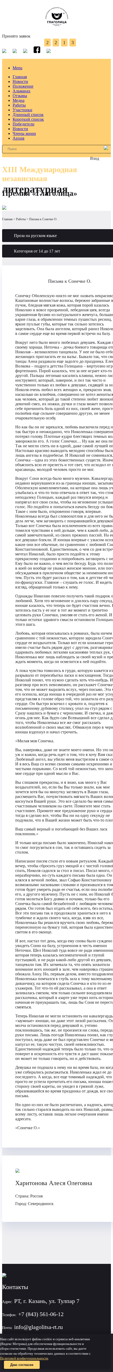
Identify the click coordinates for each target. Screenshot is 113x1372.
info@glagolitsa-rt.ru (38, 1327)
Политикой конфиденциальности (24, 1358)
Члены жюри (24, 133)
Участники (22, 110)
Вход (94, 158)
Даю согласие (21, 1365)
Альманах (21, 91)
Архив (18, 138)
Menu (17, 68)
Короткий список (28, 119)
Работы (19, 105)
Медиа (18, 100)
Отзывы (20, 95)
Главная (20, 77)
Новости (20, 81)
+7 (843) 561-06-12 (41, 1314)
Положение (23, 86)
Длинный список (28, 114)
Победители (23, 124)
